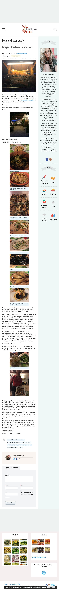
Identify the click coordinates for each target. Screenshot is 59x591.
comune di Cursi (10, 439)
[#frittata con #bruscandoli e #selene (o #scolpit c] (7, 550)
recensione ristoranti (27, 444)
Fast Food (53, 194)
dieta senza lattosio (20, 439)
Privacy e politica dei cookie (12, 584)
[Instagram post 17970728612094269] (15, 558)
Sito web (7, 492)
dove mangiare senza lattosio (13, 442)
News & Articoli (16, 56)
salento (20, 447)
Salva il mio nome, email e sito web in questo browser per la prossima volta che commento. (19, 495)
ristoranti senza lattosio (12, 447)
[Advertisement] (29, 11)
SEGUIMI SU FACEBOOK (39, 557)
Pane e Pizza (53, 220)
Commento (7, 475)
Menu (53, 206)
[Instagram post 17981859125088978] (7, 558)
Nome (6, 485)
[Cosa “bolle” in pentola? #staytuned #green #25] (15, 550)
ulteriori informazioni (41, 587)
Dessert (44, 194)
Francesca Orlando (22, 53)
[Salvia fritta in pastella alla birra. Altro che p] (23, 550)
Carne (53, 182)
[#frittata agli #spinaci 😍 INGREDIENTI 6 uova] (15, 542)
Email (22, 485)
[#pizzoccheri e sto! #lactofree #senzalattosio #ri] (7, 542)
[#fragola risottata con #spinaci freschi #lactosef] (23, 542)
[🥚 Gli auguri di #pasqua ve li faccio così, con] (23, 558)
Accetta (51, 587)
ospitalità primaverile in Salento (14, 444)
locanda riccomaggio (26, 442)
